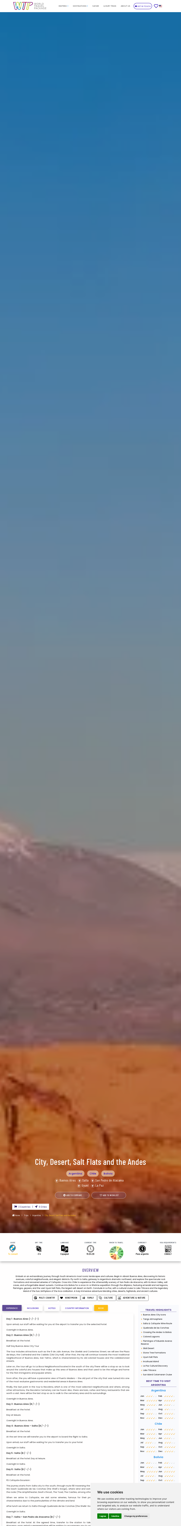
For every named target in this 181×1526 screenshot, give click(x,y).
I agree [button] (103, 1516)
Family (90, 1297)
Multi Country (46, 1297)
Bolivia (108, 1173)
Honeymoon (70, 1297)
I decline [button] (115, 1516)
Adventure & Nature (134, 1297)
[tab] (12, 1308)
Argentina (75, 1173)
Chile (93, 1173)
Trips (26, 1215)
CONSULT (168, 1254)
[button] (64, 6)
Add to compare (74, 1195)
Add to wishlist (110, 1195)
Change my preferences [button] (135, 1516)
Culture (108, 1297)
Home (17, 1215)
